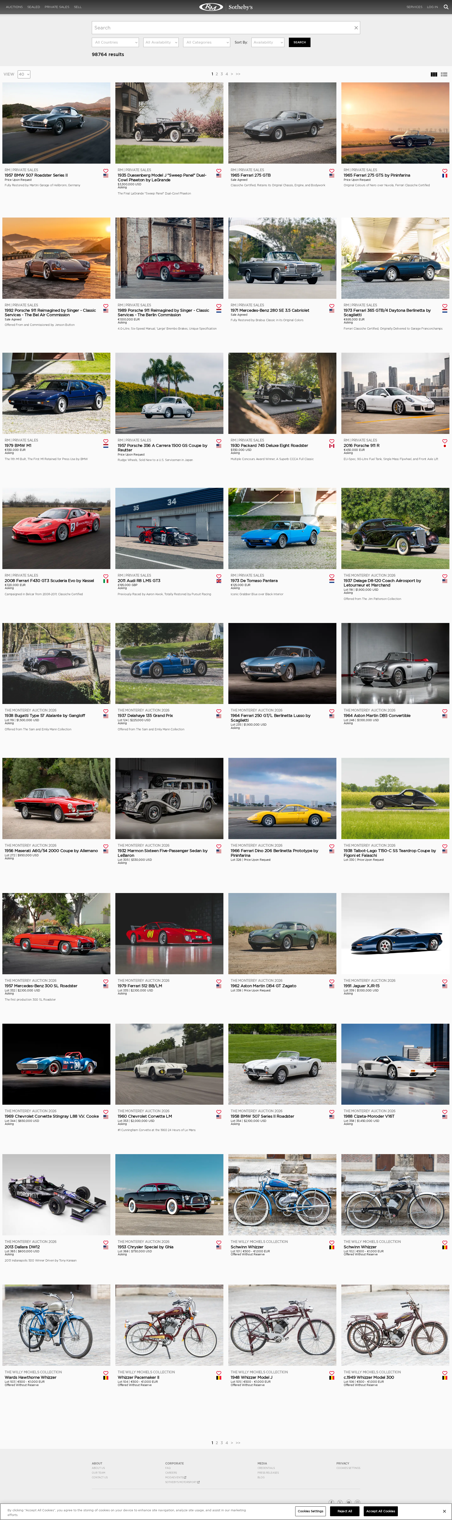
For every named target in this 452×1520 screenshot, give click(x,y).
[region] (226, 1511)
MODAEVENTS (174, 1477)
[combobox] (115, 42)
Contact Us (100, 1477)
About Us (98, 1468)
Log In (432, 7)
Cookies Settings (348, 1468)
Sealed (33, 7)
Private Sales (57, 7)
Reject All (345, 1511)
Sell (78, 7)
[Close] (444, 1511)
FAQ (168, 1468)
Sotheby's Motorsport (181, 1482)
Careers (171, 1472)
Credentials (266, 1468)
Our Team (98, 1472)
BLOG (261, 1477)
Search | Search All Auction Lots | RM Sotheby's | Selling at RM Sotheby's (226, 7)
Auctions (14, 7)
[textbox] (115, 42)
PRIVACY (342, 1463)
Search (300, 42)
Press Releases (268, 1472)
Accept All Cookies (380, 1511)
